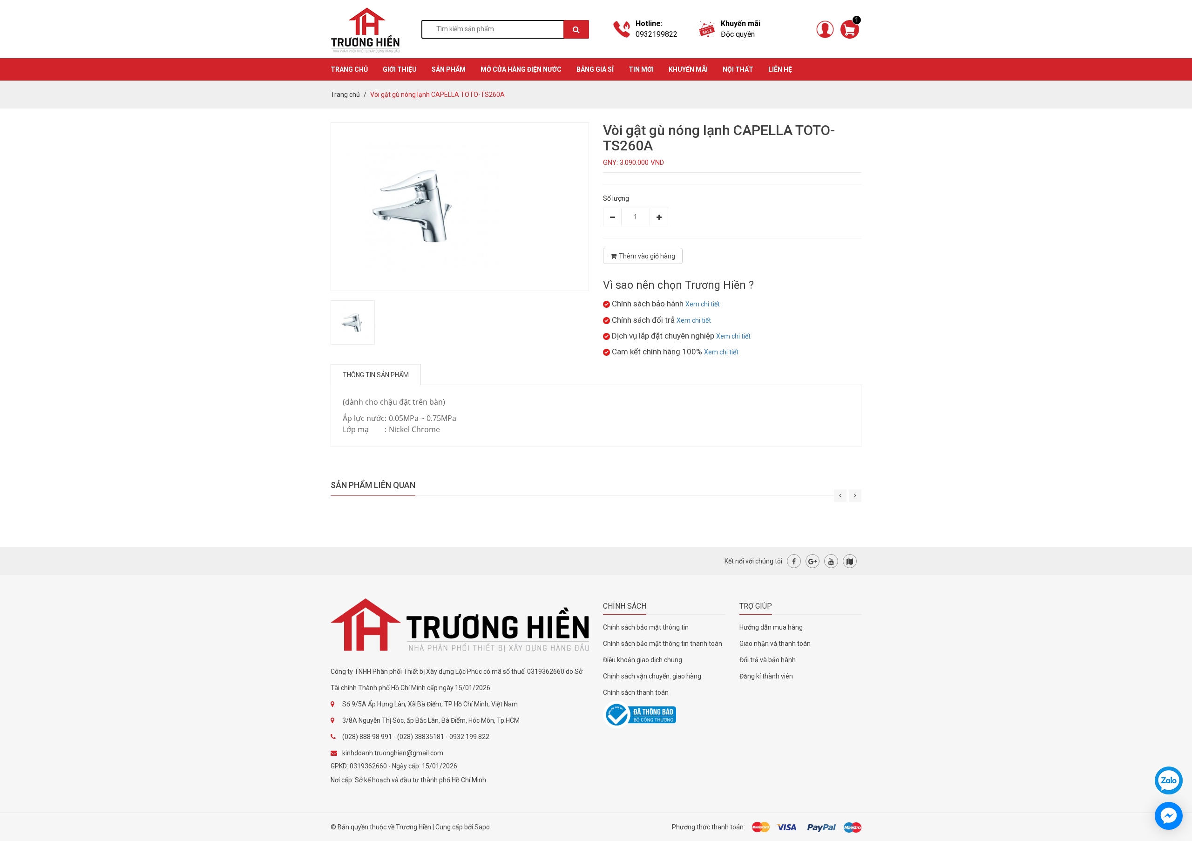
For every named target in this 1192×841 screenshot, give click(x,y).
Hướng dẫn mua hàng (771, 627)
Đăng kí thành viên (766, 676)
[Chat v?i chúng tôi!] (1169, 816)
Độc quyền (738, 34)
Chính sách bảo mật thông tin (646, 627)
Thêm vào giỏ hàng (647, 256)
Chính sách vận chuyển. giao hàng (652, 676)
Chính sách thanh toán (636, 692)
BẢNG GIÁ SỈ (595, 69)
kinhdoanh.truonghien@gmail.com (392, 753)
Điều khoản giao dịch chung (642, 660)
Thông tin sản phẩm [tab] (376, 375)
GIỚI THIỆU (400, 69)
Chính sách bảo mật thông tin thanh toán (662, 643)
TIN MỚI (641, 69)
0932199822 (656, 34)
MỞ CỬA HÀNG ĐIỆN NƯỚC (521, 69)
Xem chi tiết (702, 304)
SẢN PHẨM (449, 69)
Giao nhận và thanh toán (775, 643)
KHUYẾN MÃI (688, 69)
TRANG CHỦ (349, 69)
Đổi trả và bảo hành (767, 660)
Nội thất (738, 69)
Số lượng (616, 198)
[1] (849, 28)
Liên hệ (780, 69)
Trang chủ (345, 94)
